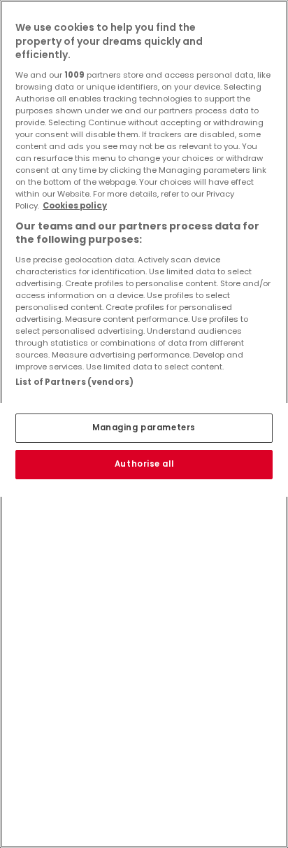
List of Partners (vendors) (74, 382)
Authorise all (144, 463)
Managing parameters (144, 427)
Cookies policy (75, 205)
